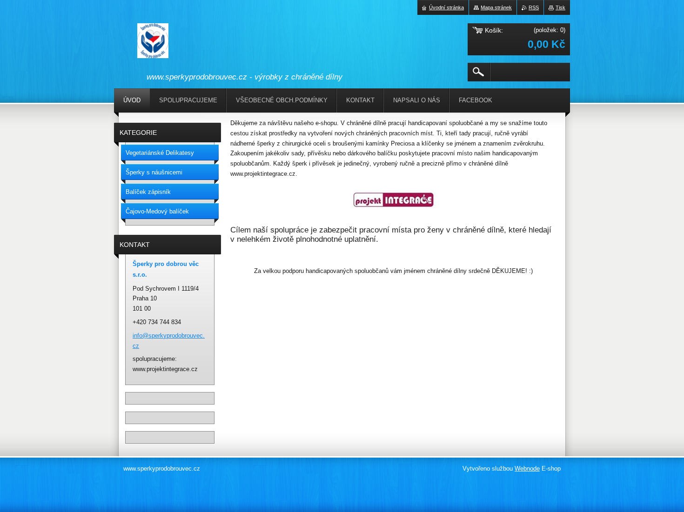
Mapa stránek (496, 7)
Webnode (527, 468)
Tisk (560, 7)
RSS (534, 7)
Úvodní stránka (446, 7)
